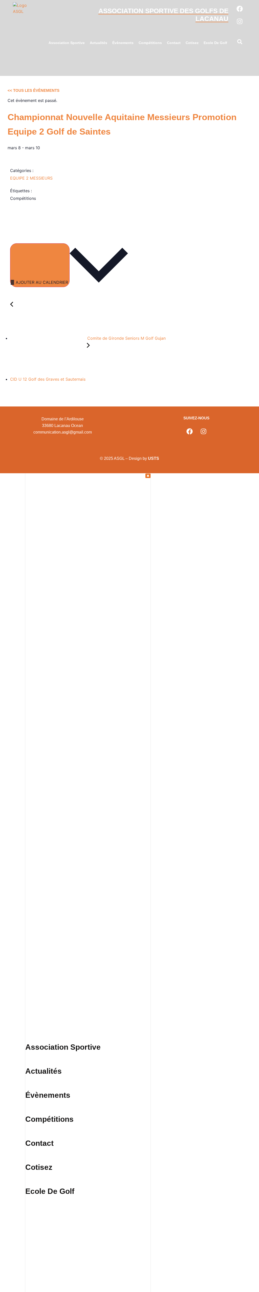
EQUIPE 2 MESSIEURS (31, 178)
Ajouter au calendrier (41, 282)
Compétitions (150, 43)
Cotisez (192, 43)
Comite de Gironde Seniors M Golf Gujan (126, 338)
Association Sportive (67, 43)
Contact (174, 43)
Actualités (98, 43)
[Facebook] (239, 8)
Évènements (123, 43)
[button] (240, 43)
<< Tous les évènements (33, 90)
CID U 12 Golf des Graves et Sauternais (48, 379)
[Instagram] (239, 21)
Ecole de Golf (215, 43)
